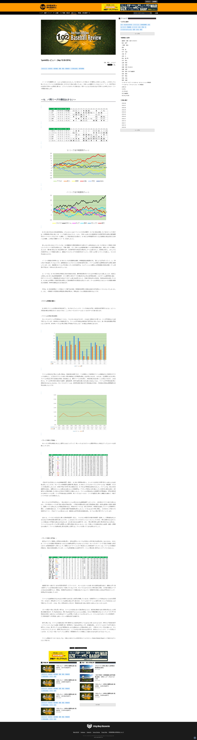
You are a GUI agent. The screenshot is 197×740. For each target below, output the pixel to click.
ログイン (148, 1)
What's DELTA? (76, 732)
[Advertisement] (132, 144)
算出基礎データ (86, 13)
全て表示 (98, 704)
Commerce (83, 732)
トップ (41, 13)
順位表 (68, 13)
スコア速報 (62, 13)
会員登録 (154, 1)
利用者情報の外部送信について (116, 732)
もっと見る (137, 33)
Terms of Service (96, 732)
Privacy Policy (104, 732)
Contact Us (89, 732)
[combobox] (141, 13)
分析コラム (73, 13)
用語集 (79, 13)
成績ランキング (48, 13)
